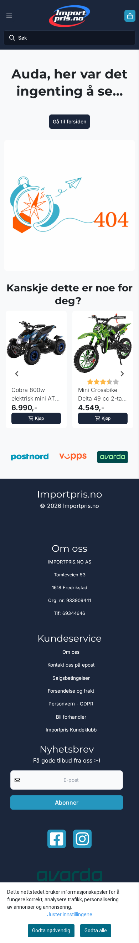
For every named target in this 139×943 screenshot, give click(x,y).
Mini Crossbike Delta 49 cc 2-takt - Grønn (102, 394)
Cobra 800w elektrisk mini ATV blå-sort (35, 394)
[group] (36, 374)
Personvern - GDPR (70, 704)
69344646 (73, 613)
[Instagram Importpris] (82, 839)
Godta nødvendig (51, 930)
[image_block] (69, 205)
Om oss (70, 652)
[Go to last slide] (17, 373)
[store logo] (69, 15)
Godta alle (95, 930)
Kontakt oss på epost (70, 665)
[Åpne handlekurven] (129, 16)
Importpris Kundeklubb (71, 730)
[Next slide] (122, 373)
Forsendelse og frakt (71, 691)
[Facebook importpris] (56, 839)
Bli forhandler (71, 717)
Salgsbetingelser (71, 678)
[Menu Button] (9, 16)
